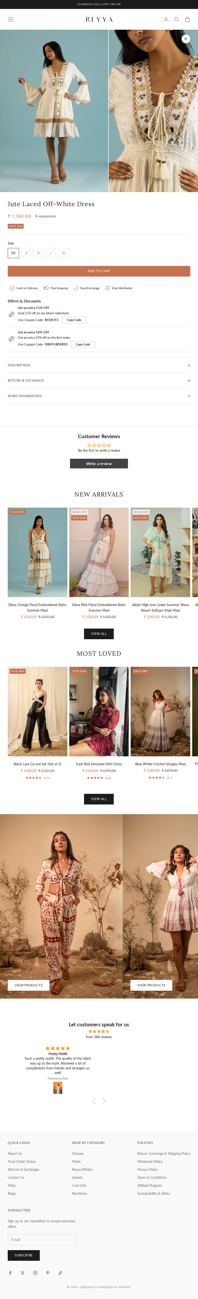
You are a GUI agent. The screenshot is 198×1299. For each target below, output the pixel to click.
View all (99, 634)
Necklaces (79, 1193)
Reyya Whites (82, 1169)
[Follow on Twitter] (22, 1272)
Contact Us (16, 1177)
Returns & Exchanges (23, 1169)
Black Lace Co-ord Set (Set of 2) (37, 764)
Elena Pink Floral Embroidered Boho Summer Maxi (99, 607)
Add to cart (99, 271)
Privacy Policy (147, 1169)
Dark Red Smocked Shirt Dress (99, 764)
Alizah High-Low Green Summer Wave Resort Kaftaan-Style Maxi (160, 607)
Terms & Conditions (152, 1177)
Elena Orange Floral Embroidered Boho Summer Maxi (37, 607)
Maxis (76, 1161)
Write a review (99, 463)
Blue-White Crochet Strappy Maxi (160, 764)
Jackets (77, 1177)
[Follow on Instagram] (35, 1272)
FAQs (12, 1185)
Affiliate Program (149, 1185)
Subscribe (24, 1255)
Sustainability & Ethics (153, 1193)
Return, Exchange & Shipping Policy (163, 1153)
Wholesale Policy (150, 1161)
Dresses (78, 1153)
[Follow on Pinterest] (47, 1272)
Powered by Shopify (115, 1287)
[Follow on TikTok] (60, 1272)
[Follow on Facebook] (10, 1272)
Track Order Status (21, 1161)
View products (28, 985)
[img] (99, 1031)
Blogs (12, 1193)
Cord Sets (79, 1185)
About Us (15, 1153)
